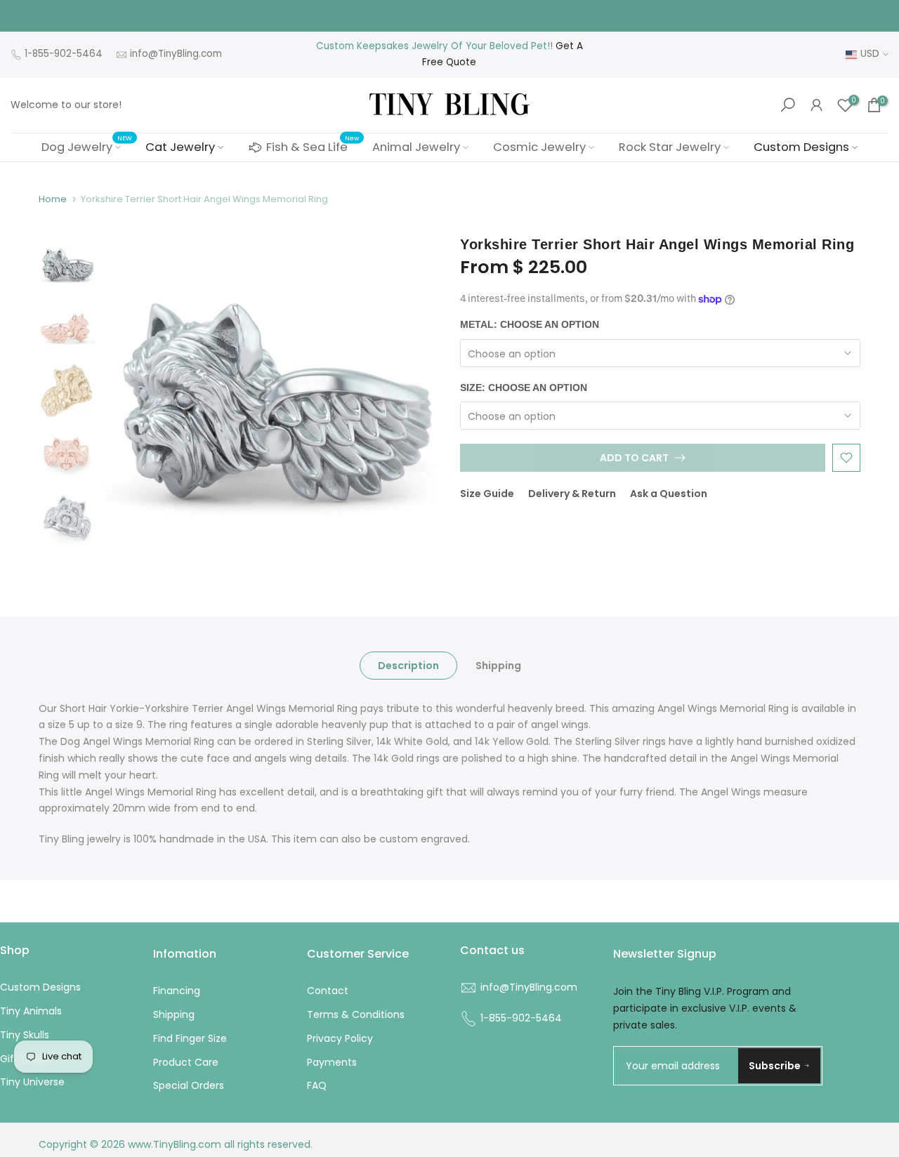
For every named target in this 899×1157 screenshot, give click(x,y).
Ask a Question (668, 494)
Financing (176, 991)
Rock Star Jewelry (670, 147)
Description (408, 665)
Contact (327, 991)
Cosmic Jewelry (539, 147)
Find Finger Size (190, 1038)
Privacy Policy (340, 1038)
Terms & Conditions (356, 1014)
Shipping (498, 665)
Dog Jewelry (86, 146)
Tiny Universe (32, 1082)
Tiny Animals (31, 1011)
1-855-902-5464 (64, 53)
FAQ (317, 1085)
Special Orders (188, 1085)
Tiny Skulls (24, 1035)
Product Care (185, 1062)
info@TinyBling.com (176, 53)
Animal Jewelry (416, 147)
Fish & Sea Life (312, 145)
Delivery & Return (572, 494)
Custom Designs (801, 147)
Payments (332, 1062)
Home (53, 199)
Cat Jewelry (180, 147)
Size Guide (487, 494)
